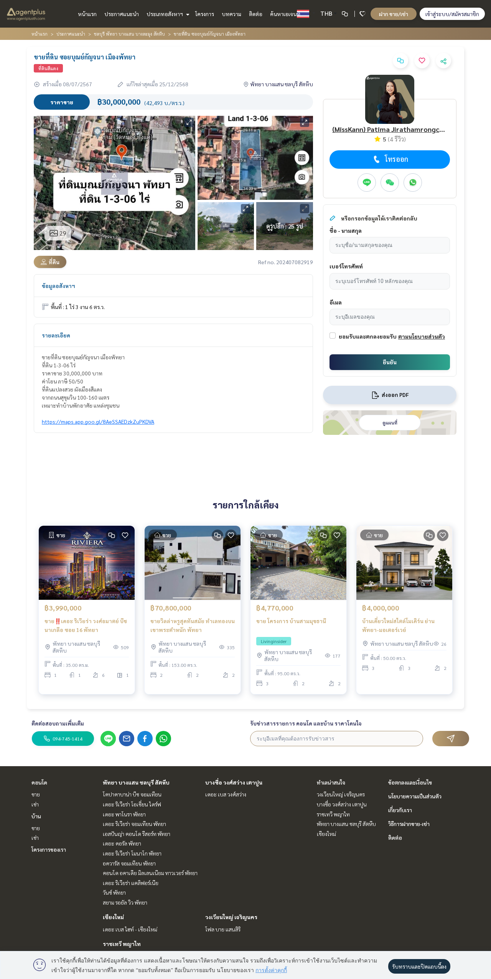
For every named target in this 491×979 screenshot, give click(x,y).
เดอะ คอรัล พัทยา (122, 843)
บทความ (231, 13)
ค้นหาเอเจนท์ (285, 13)
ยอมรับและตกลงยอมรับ (368, 336)
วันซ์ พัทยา (114, 892)
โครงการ (204, 13)
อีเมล (336, 302)
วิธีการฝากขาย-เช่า (409, 823)
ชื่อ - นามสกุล (346, 230)
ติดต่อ (255, 13)
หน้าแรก (87, 13)
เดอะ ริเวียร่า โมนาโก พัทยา (132, 853)
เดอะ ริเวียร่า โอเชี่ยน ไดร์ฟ (132, 804)
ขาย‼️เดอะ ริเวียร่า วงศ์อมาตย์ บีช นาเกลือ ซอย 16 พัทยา (85, 625)
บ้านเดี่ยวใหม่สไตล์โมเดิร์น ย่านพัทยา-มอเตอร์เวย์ (398, 625)
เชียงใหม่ (113, 916)
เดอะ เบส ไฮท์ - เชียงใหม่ (130, 929)
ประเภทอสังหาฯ (165, 13)
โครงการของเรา (48, 849)
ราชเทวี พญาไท (122, 943)
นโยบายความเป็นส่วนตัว (415, 796)
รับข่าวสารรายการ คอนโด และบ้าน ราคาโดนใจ (306, 723)
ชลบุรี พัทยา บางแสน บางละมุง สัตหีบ (129, 34)
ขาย (35, 794)
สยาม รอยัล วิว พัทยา (125, 902)
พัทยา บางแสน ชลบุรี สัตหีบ (136, 782)
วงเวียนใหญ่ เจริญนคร (231, 916)
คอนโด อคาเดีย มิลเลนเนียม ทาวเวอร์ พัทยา (150, 872)
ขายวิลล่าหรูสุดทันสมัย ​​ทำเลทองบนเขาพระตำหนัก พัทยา (192, 625)
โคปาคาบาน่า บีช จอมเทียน (132, 794)
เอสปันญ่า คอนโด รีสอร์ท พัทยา (136, 833)
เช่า (35, 804)
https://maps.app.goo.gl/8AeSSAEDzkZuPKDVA (98, 421)
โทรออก (396, 159)
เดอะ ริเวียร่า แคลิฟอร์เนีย (130, 882)
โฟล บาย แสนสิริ (223, 929)
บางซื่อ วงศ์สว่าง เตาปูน (233, 782)
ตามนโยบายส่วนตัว (421, 336)
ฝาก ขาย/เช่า (393, 13)
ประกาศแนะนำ (121, 13)
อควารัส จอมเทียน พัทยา (129, 863)
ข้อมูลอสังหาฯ (58, 285)
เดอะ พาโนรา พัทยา (124, 814)
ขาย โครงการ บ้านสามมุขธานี (291, 620)
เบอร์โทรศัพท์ (346, 266)
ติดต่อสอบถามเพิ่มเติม (57, 723)
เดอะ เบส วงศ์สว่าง (225, 794)
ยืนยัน (390, 362)
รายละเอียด (56, 335)
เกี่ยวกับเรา (400, 809)
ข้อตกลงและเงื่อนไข (410, 782)
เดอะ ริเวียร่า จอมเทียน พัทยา (134, 823)
